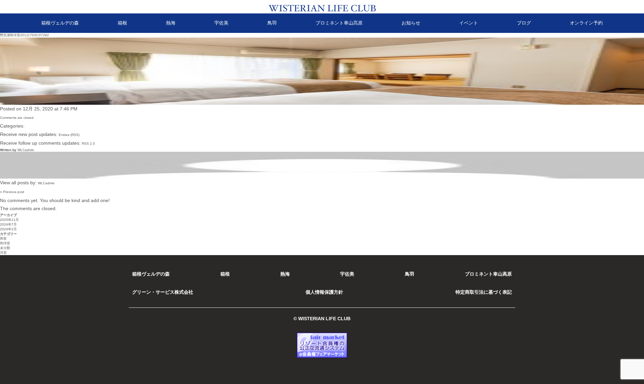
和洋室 (5, 243)
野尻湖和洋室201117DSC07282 (24, 35)
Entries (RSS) (69, 135)
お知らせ (410, 23)
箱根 (122, 23)
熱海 (170, 23)
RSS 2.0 (88, 143)
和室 (3, 238)
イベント (468, 23)
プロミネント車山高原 (339, 23)
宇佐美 (221, 23)
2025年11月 (9, 220)
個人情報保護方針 (324, 292)
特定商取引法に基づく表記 (483, 292)
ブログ (524, 23)
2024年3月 (8, 229)
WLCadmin (25, 150)
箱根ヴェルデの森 (60, 23)
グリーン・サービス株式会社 (162, 292)
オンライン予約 (586, 23)
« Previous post (12, 192)
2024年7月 (8, 224)
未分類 (5, 248)
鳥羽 (272, 23)
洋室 (3, 252)
